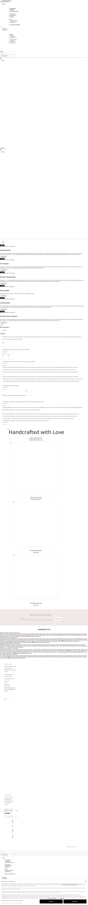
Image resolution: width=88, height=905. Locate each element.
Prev (1, 324)
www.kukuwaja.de (8, 676)
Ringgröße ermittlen (8, 797)
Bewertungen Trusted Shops (10, 669)
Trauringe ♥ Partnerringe (15, 24)
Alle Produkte (13, 8)
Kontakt (6, 671)
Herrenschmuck (13, 15)
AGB (5, 682)
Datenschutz (7, 684)
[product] (43, 342)
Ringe (11, 19)
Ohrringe (12, 16)
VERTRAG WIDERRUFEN (9, 689)
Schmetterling (13, 37)
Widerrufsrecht (7, 686)
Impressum (6, 681)
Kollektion (5, 30)
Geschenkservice (7, 799)
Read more (3, 256)
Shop (4, 4)
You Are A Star (13, 42)
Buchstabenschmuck (14, 11)
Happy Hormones (13, 39)
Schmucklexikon (7, 802)
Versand (6, 804)
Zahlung (6, 691)
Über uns (5, 28)
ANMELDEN (57, 618)
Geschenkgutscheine (8, 801)
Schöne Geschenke (13, 20)
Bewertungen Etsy (8, 668)
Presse (2, 245)
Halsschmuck (12, 13)
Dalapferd (12, 41)
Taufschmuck (12, 22)
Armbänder (12, 9)
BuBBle (11, 34)
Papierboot (12, 35)
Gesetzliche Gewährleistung (10, 687)
